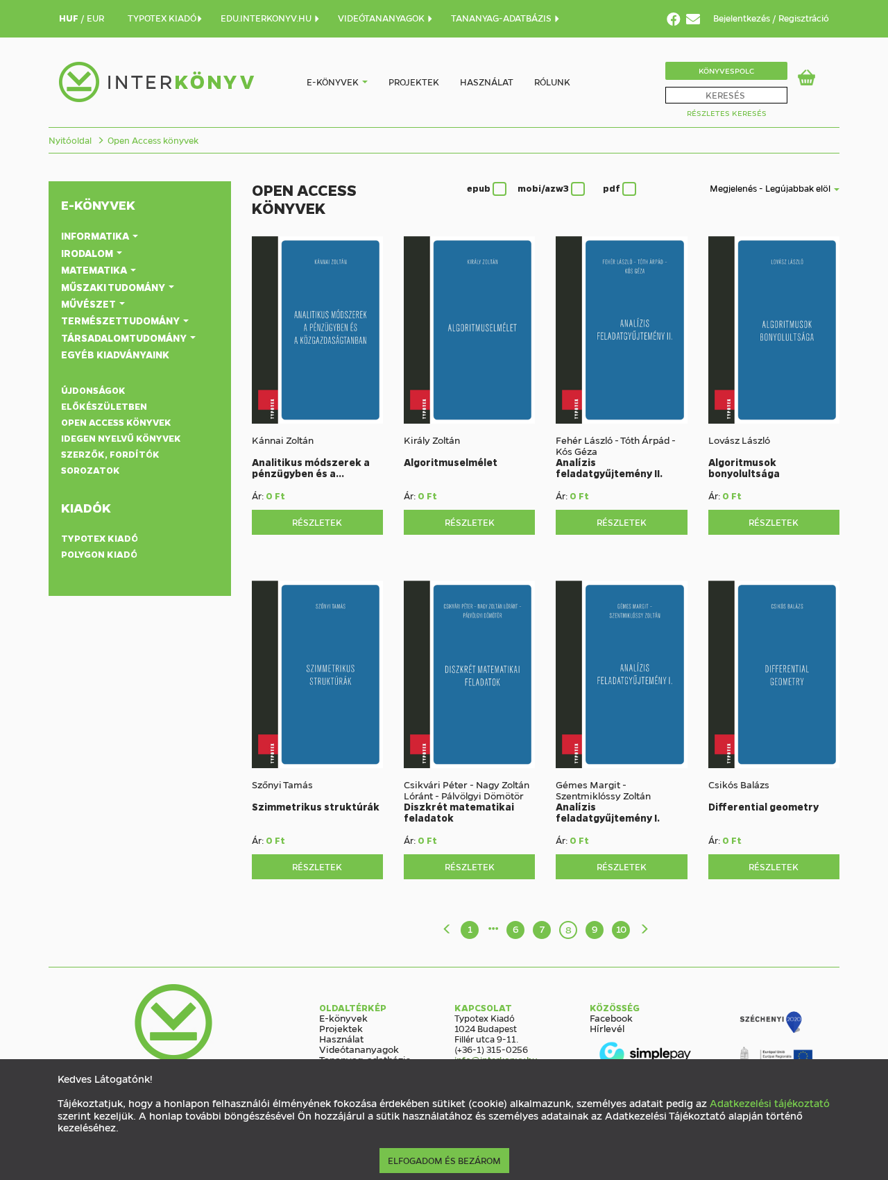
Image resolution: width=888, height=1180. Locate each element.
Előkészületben (104, 406)
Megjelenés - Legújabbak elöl (771, 188)
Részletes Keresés (727, 113)
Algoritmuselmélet (450, 462)
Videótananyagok (359, 1048)
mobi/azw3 (544, 188)
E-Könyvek (98, 205)
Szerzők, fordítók (110, 454)
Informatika (96, 235)
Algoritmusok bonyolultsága (744, 467)
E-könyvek (333, 82)
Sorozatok (90, 470)
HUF (69, 18)
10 (621, 928)
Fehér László (584, 439)
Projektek (413, 82)
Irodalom (88, 253)
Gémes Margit (588, 784)
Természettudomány (121, 320)
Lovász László (739, 439)
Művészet (89, 303)
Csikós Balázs (738, 784)
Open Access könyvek (153, 140)
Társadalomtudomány (125, 337)
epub (480, 188)
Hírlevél (607, 1028)
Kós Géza (576, 450)
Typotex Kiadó (99, 538)
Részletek (317, 522)
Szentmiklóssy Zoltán (603, 795)
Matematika (95, 269)
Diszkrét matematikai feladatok (459, 812)
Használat (486, 82)
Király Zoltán (432, 439)
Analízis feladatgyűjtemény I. (608, 812)
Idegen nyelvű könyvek (121, 438)
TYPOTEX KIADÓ (162, 18)
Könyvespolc (726, 70)
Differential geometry (763, 806)
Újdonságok (93, 390)
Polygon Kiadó (99, 554)
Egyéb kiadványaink (115, 354)
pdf (612, 188)
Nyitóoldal (70, 140)
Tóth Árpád (644, 439)
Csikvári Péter (436, 784)
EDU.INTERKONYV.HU (267, 18)
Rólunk (552, 82)
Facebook (611, 1017)
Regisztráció (803, 18)
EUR (95, 18)
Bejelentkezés (742, 18)
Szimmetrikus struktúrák (315, 806)
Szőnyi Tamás (282, 784)
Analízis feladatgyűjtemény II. (609, 467)
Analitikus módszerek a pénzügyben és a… (311, 467)
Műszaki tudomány (114, 287)
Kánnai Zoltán (283, 439)
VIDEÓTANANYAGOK (382, 18)
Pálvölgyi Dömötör (482, 795)
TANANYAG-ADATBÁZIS (502, 18)
